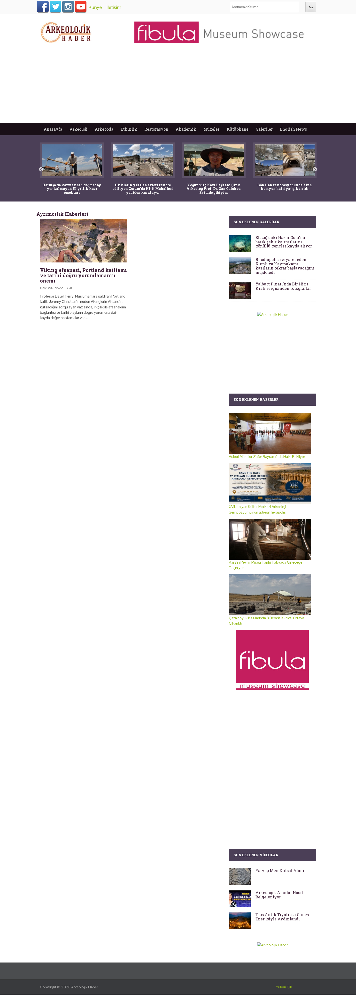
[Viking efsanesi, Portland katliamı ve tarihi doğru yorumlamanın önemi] (83, 240)
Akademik (186, 129)
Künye (95, 7)
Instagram (68, 6)
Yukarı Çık (284, 987)
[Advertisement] (178, 87)
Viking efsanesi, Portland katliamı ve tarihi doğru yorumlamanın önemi (83, 275)
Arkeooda (104, 129)
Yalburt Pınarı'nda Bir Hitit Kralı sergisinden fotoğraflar (283, 286)
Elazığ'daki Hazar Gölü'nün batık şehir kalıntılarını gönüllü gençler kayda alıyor (283, 241)
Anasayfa (53, 129)
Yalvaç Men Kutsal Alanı (279, 870)
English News (293, 129)
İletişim (114, 7)
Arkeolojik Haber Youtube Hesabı (80, 6)
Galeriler (264, 129)
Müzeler (211, 129)
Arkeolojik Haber (84, 987)
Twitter (55, 6)
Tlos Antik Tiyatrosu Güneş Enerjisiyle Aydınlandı (282, 916)
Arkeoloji (78, 129)
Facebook (43, 6)
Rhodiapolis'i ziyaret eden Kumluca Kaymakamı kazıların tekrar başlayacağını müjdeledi (284, 266)
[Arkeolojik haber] (66, 31)
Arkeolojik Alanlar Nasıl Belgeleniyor (279, 894)
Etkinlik (129, 129)
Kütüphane (237, 129)
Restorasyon (156, 129)
